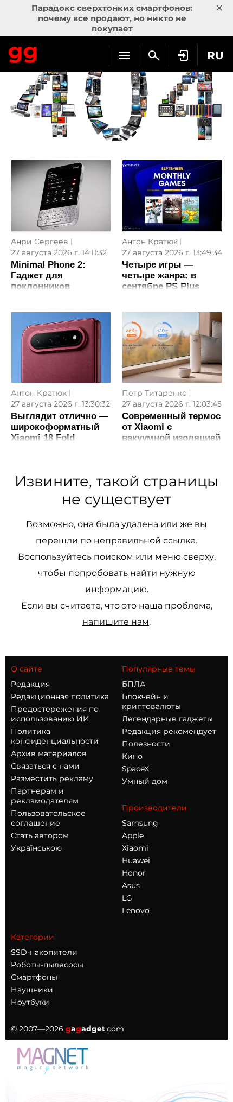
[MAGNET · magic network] (54, 1071)
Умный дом (144, 781)
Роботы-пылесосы (47, 965)
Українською (36, 848)
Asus (131, 885)
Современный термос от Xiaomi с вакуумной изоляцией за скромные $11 (171, 432)
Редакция (30, 684)
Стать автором (40, 835)
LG (127, 898)
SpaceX (135, 769)
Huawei (136, 860)
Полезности (146, 744)
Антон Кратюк (150, 241)
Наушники (32, 990)
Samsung (140, 823)
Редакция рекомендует (169, 731)
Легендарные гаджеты (167, 719)
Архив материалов (49, 753)
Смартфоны (34, 977)
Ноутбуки (30, 1002)
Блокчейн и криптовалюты (151, 701)
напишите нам (115, 622)
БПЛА (133, 684)
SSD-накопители (44, 952)
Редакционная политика (60, 696)
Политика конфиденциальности (55, 736)
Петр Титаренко (154, 393)
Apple (133, 835)
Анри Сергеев (39, 241)
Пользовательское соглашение (48, 818)
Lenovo (136, 910)
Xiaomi (135, 848)
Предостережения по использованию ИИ (55, 714)
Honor (134, 873)
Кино (132, 756)
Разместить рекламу (52, 778)
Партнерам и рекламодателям (45, 796)
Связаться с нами (45, 766)
